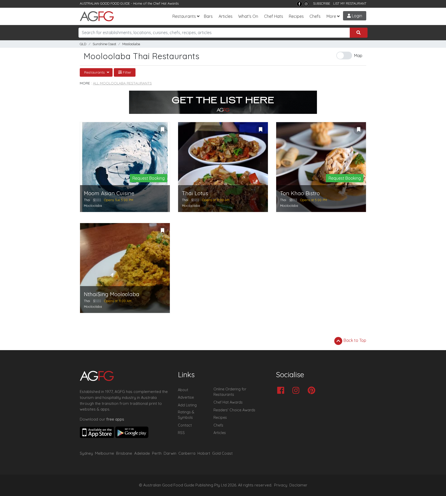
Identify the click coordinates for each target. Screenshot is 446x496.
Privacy (280, 485)
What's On (248, 16)
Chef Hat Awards (166, 3)
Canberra (186, 453)
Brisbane (124, 453)
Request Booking (148, 178)
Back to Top (354, 340)
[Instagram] (306, 4)
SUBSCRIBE (321, 3)
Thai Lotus (195, 193)
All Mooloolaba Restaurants (122, 83)
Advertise (186, 397)
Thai (87, 200)
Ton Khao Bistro (300, 193)
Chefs (315, 16)
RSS (181, 432)
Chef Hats (273, 16)
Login (356, 15)
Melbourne (104, 453)
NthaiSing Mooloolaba (111, 294)
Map (358, 55)
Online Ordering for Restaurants (229, 392)
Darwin (170, 453)
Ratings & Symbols (186, 415)
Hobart (203, 453)
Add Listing (187, 405)
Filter (126, 72)
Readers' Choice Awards (234, 410)
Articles (226, 16)
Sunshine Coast (104, 44)
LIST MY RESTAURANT (349, 3)
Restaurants (184, 16)
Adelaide (142, 453)
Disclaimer (298, 485)
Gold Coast (222, 453)
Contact (185, 425)
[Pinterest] (312, 391)
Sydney (86, 453)
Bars (208, 16)
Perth (157, 453)
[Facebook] (299, 4)
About (183, 390)
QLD (83, 44)
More (331, 16)
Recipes (296, 16)
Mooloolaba (131, 44)
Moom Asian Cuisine (109, 193)
